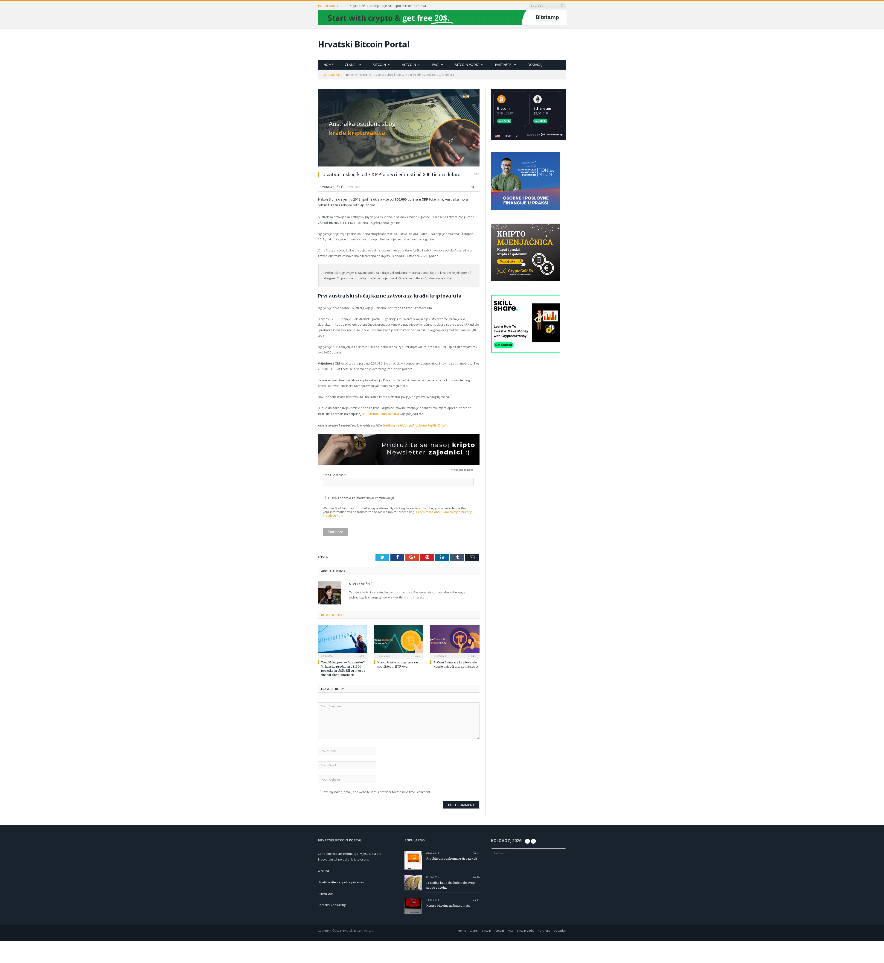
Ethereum (542, 108)
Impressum (326, 892)
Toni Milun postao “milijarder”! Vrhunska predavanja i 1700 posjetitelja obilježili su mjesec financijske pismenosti (343, 667)
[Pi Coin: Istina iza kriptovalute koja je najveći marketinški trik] (455, 640)
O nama (323, 870)
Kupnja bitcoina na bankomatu (448, 905)
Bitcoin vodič (467, 64)
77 (478, 852)
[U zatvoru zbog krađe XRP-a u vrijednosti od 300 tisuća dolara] (399, 128)
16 (478, 876)
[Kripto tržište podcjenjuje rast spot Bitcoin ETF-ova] (398, 640)
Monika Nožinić (332, 187)
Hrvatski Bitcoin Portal (364, 44)
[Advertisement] (528, 443)
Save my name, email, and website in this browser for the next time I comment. (376, 791)
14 (478, 899)
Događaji (535, 64)
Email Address (334, 474)
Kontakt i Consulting (332, 904)
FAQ (435, 64)
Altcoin (409, 64)
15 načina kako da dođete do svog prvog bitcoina (450, 884)
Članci (350, 64)
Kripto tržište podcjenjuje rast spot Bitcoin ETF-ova (387, 6)
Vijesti (475, 187)
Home (328, 64)
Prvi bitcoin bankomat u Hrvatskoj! (451, 857)
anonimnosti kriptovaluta (379, 413)
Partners (503, 64)
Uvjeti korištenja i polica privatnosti (342, 881)
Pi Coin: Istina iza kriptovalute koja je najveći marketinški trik (456, 663)
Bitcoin (379, 64)
